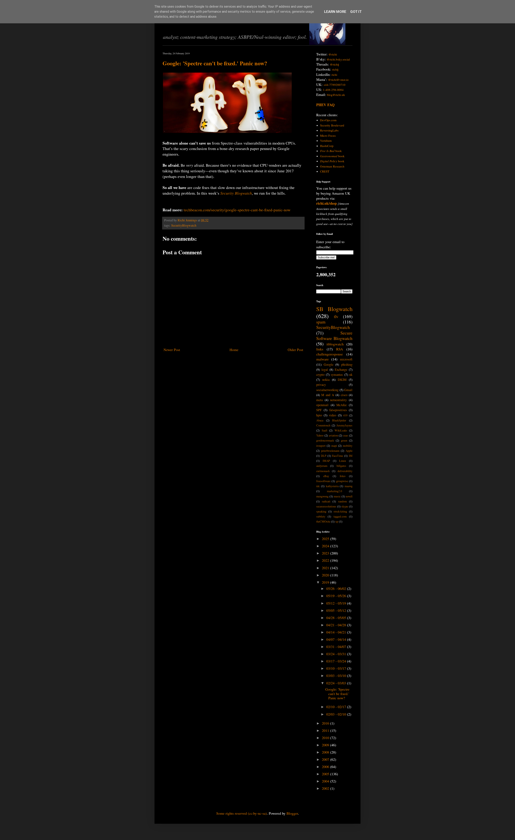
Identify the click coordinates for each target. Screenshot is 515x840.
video (332, 415)
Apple (349, 451)
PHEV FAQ (325, 104)
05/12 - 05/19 (336, 603)
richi (334, 75)
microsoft (346, 359)
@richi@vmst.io (338, 80)
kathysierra (332, 486)
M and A (327, 395)
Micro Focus (328, 135)
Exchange (341, 369)
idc (318, 486)
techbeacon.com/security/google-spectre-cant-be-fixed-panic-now (237, 210)
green (344, 440)
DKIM (342, 379)
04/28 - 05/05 (336, 617)
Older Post (295, 349)
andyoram (321, 466)
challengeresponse (329, 354)
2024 (326, 545)
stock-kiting (340, 511)
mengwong (322, 496)
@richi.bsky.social (338, 59)
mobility (347, 446)
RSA (339, 349)
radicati (326, 501)
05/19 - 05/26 (336, 595)
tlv (336, 316)
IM (350, 456)
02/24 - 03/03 (336, 683)
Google (328, 364)
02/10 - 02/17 (336, 706)
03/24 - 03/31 (336, 653)
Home (234, 349)
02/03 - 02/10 (336, 714)
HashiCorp (327, 146)
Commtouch (323, 425)
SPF (319, 410)
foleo (342, 476)
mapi (334, 446)
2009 (326, 744)
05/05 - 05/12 (336, 610)
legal (324, 369)
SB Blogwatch (334, 309)
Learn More (335, 11)
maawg (348, 486)
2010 (326, 737)
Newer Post (172, 349)
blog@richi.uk (336, 95)
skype (344, 506)
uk (350, 374)
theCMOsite (323, 521)
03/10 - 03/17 (336, 668)
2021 (326, 567)
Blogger (292, 813)
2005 (326, 773)
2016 (326, 723)
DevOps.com (328, 120)
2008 (326, 752)
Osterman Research (332, 166)
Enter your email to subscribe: (330, 244)
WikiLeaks (341, 430)
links (319, 349)
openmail (322, 405)
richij (335, 69)
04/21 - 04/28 (336, 624)
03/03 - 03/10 (336, 675)
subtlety (320, 516)
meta (319, 400)
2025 (326, 538)
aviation (333, 435)
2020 (326, 575)
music (337, 496)
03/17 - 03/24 (336, 661)
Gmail (348, 390)
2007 (326, 759)
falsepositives (338, 410)
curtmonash (323, 471)
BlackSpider (339, 420)
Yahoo (319, 435)
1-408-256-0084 (333, 90)
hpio (319, 415)
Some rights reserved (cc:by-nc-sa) (241, 813)
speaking (321, 511)
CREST (324, 171)
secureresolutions (326, 506)
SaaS (324, 430)
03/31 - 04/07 (336, 646)
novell (349, 496)
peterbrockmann (330, 451)
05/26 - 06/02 (336, 588)
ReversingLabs (329, 130)
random (342, 501)
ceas (345, 435)
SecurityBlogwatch (183, 225)
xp (336, 521)
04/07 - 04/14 (336, 639)
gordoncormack (325, 440)
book (331, 151)
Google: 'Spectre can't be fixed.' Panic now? (215, 63)
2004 (326, 781)
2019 (326, 582)
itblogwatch (335, 344)
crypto (320, 374)
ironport (320, 446)
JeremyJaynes (344, 425)
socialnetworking (327, 390)
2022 (326, 560)
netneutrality (338, 400)
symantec (337, 374)
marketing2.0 (334, 491)
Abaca (319, 420)
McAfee (341, 405)
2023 (326, 553)
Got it (356, 11)
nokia (326, 379)
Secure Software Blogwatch (334, 335)
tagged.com (340, 516)
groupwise (342, 481)
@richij (334, 64)
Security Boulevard (332, 125)
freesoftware (323, 481)
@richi (333, 54)
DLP (323, 456)
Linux (342, 461)
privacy (321, 384)
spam (320, 322)
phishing (346, 364)
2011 (326, 730)
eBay (326, 476)
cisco (344, 395)
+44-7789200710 (334, 85)
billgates (341, 466)
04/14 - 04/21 (336, 632)
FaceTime (337, 456)
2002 (326, 788)
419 (345, 415)
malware (322, 359)
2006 (326, 766)
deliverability (345, 471)
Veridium (326, 141)
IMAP (326, 461)
